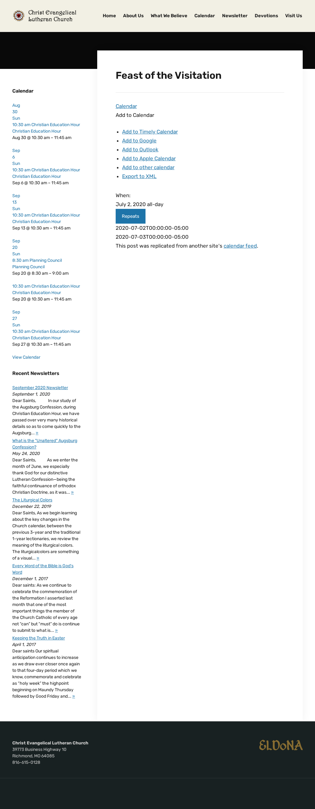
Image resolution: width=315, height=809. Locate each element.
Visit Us (293, 15)
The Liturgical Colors (32, 500)
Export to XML (139, 176)
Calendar (204, 15)
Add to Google (139, 140)
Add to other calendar (148, 167)
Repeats (130, 216)
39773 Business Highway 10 (39, 749)
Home (109, 15)
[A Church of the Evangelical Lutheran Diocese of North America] (281, 744)
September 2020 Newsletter (40, 387)
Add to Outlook (140, 149)
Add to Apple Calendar (149, 158)
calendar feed (240, 246)
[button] (135, 115)
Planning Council (28, 266)
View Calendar (26, 357)
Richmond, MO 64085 (33, 756)
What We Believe (169, 15)
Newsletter (235, 15)
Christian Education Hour (36, 131)
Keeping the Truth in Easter (38, 638)
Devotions (266, 15)
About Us (133, 15)
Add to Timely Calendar (150, 132)
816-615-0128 (26, 762)
